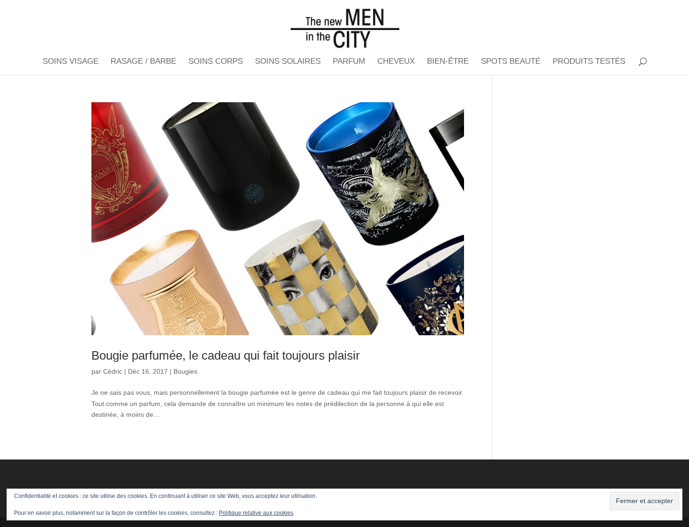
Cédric (112, 371)
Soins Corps (215, 62)
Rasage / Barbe (143, 62)
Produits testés (589, 62)
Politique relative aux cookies (256, 513)
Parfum (349, 62)
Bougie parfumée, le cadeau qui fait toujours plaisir (225, 355)
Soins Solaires (288, 62)
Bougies (185, 371)
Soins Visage (70, 62)
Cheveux (396, 62)
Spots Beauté (510, 62)
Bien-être (448, 62)
